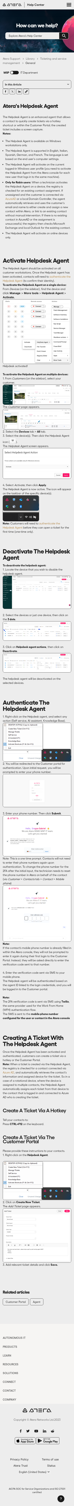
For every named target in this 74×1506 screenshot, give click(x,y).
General (30, 62)
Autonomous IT (14, 1337)
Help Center (35, 5)
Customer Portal (16, 1301)
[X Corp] (12, 91)
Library (30, 58)
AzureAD (10, 198)
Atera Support (11, 58)
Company (9, 1399)
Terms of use (50, 1459)
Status (51, 1465)
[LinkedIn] (19, 91)
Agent (36, 1301)
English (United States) (33, 1471)
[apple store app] (25, 1440)
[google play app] (47, 1440)
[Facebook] (5, 91)
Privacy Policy (19, 1459)
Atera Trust (20, 1465)
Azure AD (8, 1072)
